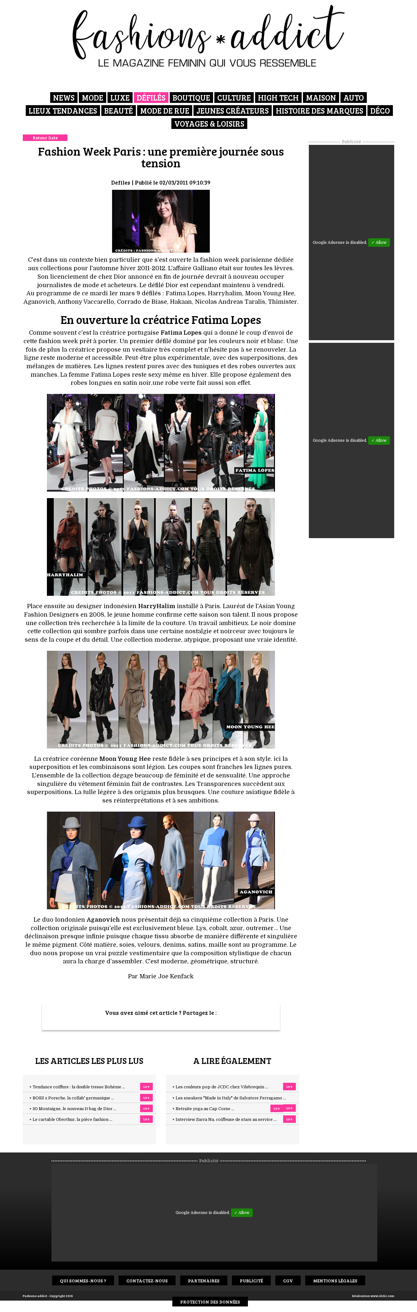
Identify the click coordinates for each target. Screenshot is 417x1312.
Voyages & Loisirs (209, 123)
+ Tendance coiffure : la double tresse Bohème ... (77, 1087)
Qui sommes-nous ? (83, 1280)
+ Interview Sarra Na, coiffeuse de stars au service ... (224, 1119)
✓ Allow (379, 242)
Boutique (191, 97)
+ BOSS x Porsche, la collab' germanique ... (71, 1098)
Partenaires (204, 1280)
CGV (288, 1280)
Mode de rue (164, 110)
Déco (380, 110)
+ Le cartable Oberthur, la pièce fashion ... (70, 1119)
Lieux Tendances (63, 110)
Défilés (151, 97)
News (64, 97)
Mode (92, 97)
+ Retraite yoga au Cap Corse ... (203, 1109)
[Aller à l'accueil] (209, 36)
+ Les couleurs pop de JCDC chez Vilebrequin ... (220, 1087)
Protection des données (210, 1302)
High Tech (278, 97)
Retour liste (45, 137)
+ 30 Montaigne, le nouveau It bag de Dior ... (72, 1109)
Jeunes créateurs (232, 110)
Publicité (251, 1280)
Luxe (120, 97)
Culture (234, 97)
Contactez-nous (147, 1280)
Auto (353, 97)
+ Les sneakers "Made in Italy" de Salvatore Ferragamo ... (229, 1098)
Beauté (118, 110)
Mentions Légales (335, 1280)
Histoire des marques (319, 110)
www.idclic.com (382, 1295)
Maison (321, 97)
